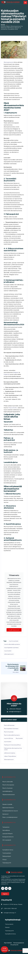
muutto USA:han (8, 738)
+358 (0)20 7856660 (15, 709)
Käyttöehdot (8, 942)
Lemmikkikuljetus (7, 791)
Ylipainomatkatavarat (8, 794)
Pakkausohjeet (6, 856)
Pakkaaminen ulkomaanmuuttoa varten (13, 748)
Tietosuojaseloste (18, 942)
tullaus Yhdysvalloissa (10, 756)
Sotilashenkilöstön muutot (10, 810)
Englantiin (7, 374)
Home (3, 24)
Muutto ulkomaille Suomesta (12, 644)
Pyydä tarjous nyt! (14, 630)
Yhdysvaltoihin (12, 407)
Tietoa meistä (9, 924)
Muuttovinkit (19, 738)
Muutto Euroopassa (8, 784)
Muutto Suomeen (13, 641)
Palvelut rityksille (7, 804)
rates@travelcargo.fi (15, 711)
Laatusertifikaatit (7, 833)
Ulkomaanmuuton (9, 62)
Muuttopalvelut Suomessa (11, 647)
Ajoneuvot (5, 814)
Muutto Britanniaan (9, 725)
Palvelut (7, 927)
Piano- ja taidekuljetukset (10, 817)
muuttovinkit (7, 650)
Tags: (5, 641)
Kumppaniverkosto (8, 836)
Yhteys (4, 859)
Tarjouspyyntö (6, 862)
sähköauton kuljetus (9, 753)
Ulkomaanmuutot (9, 654)
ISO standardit (6, 840)
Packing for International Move (12, 745)
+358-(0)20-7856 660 (10, 908)
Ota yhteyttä (14, 944)
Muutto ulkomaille (7, 781)
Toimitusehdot (6, 853)
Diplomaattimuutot (8, 807)
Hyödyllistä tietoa (7, 849)
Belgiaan (16, 372)
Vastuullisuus (6, 830)
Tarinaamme (5, 827)
